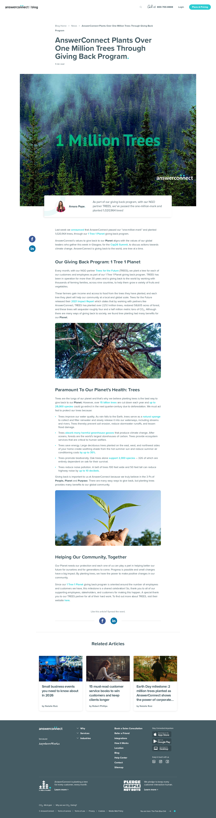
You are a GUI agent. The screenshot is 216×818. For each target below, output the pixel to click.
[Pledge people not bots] (132, 786)
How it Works (121, 743)
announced (77, 229)
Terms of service (64, 811)
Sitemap (118, 767)
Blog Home (61, 25)
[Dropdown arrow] (78, 728)
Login (181, 7)
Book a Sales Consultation (128, 728)
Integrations (120, 738)
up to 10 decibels (89, 470)
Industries (85, 738)
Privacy (92, 811)
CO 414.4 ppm (45, 805)
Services (84, 733)
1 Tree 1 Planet (96, 233)
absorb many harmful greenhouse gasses (89, 432)
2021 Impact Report (82, 301)
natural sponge (151, 416)
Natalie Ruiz (51, 706)
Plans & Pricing (200, 7)
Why (82, 728)
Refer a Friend (121, 733)
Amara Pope (77, 206)
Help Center (120, 757)
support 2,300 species (122, 458)
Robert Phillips (100, 706)
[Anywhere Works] (49, 744)
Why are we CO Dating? (66, 805)
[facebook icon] (167, 761)
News (74, 25)
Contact (118, 762)
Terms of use (80, 811)
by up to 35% (87, 452)
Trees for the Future (107, 270)
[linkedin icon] (153, 761)
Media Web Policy (116, 811)
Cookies (101, 811)
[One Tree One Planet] (45, 786)
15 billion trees (108, 402)
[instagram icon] (160, 761)
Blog (116, 752)
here (67, 600)
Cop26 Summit (119, 244)
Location (118, 748)
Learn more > (61, 789)
